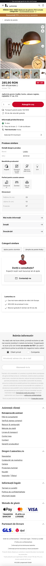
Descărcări (8, 231)
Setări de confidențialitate (11, 539)
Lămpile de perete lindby (34, 249)
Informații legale (11, 483)
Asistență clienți (11, 407)
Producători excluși (37, 398)
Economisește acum (27, 11)
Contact (5, 440)
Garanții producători (10, 444)
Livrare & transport (10, 432)
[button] (5, 74)
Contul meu (7, 436)
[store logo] (12, 5)
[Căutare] (39, 5)
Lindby (25, 151)
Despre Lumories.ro (13, 451)
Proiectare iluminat (10, 468)
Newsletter (6, 456)
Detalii (6, 224)
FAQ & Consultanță (10, 417)
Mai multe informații (12, 218)
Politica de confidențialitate (13, 492)
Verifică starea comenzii (12, 420)
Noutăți (5, 472)
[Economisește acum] (23, 12)
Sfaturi (14, 475)
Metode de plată (9, 428)
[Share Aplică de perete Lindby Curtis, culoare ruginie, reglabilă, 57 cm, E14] (42, 31)
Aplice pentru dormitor (12, 249)
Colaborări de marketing (12, 460)
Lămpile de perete (11, 20)
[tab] (23, 426)
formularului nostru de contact (25, 393)
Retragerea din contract (12, 413)
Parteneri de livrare (13, 524)
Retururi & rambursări (11, 424)
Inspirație (5, 475)
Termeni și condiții (9, 488)
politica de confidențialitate (32, 395)
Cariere (5, 464)
